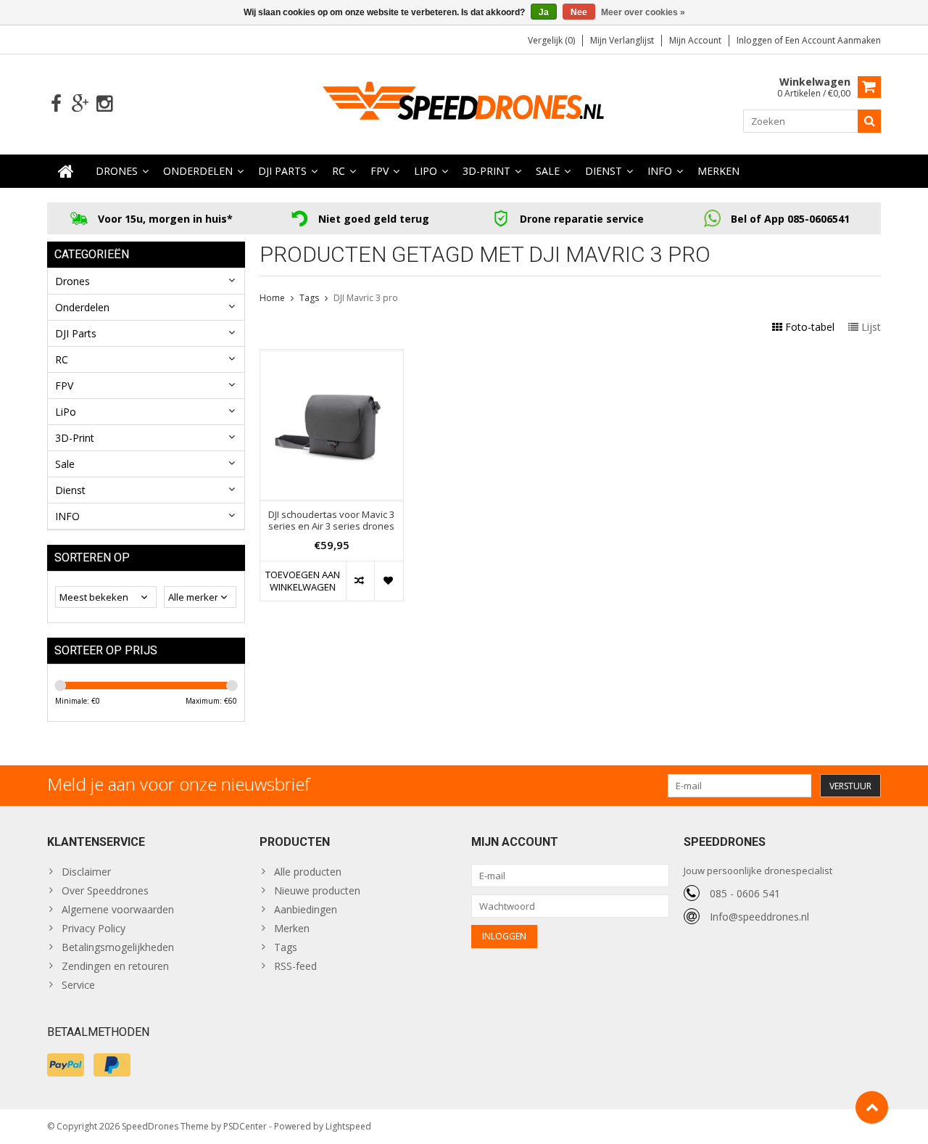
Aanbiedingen (305, 909)
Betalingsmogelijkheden (118, 947)
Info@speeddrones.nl (759, 916)
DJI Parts (282, 171)
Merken (718, 171)
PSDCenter (245, 1126)
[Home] (66, 171)
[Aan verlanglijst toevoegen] (388, 581)
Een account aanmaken (833, 40)
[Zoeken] (869, 121)
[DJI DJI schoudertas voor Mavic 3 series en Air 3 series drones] (331, 357)
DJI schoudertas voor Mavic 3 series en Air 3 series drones (331, 521)
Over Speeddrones (105, 890)
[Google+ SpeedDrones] (80, 104)
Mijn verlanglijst (622, 40)
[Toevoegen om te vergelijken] (360, 581)
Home (272, 298)
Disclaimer (86, 871)
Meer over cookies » (643, 12)
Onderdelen (198, 171)
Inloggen (755, 40)
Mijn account (695, 40)
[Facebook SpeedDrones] (56, 104)
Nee (579, 12)
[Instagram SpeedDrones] (104, 104)
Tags (309, 298)
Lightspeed (348, 1126)
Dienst (603, 171)
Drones (117, 171)
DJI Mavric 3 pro (366, 298)
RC (338, 171)
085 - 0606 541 (745, 893)
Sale (548, 171)
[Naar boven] (872, 1107)
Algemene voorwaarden (118, 909)
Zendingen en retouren (115, 966)
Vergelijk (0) (551, 40)
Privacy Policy (93, 928)
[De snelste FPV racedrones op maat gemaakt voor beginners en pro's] (464, 103)
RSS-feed (295, 966)
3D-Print (486, 171)
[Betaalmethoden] (65, 1065)
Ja (544, 12)
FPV (379, 171)
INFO (659, 171)
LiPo (425, 171)
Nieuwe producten (317, 890)
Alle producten (307, 871)
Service (78, 985)
